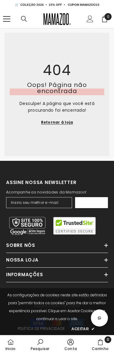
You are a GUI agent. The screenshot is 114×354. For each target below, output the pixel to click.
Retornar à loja (57, 122)
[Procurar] (24, 19)
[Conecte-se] (90, 19)
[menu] (6, 19)
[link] (40, 344)
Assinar (91, 203)
